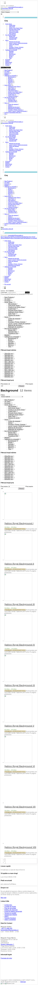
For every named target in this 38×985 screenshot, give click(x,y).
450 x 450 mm (9, 362)
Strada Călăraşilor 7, (7, 944)
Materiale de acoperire (14, 108)
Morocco (11, 82)
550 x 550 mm (9, 370)
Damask (11, 79)
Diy (5, 114)
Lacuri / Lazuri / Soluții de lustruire (17, 111)
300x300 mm (8, 355)
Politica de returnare (11, 910)
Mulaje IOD (11, 99)
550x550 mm (8, 371)
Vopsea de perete (13, 96)
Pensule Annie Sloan (14, 93)
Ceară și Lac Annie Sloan (15, 92)
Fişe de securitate (10, 908)
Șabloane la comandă (11, 75)
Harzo (6, 103)
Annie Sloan (8, 85)
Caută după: (4, 292)
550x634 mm (8, 373)
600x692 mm (8, 376)
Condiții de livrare (10, 906)
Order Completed (10, 919)
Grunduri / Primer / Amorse (15, 109)
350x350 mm (8, 357)
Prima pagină (5, 294)
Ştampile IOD (12, 100)
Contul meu (8, 905)
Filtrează (21, 386)
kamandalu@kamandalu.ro (9, 930)
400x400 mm (8, 358)
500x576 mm (8, 368)
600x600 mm (8, 375)
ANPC (6, 916)
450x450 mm (8, 363)
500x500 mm (8, 367)
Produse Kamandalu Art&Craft (12, 112)
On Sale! (7, 71)
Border (10, 78)
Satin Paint (12, 88)
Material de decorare (14, 107)
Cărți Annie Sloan (13, 90)
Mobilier (7, 74)
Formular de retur (6, 958)
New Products (8, 70)
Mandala (11, 81)
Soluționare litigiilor (10, 914)
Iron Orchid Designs (10, 97)
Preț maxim (29, 384)
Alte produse (12, 89)
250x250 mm (8, 353)
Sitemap (23, 982)
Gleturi (10, 105)
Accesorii (7, 73)
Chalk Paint (12, 94)
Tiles (10, 83)
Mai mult (3, 897)
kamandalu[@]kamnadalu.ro (15, 7)
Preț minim (4, 384)
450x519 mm (8, 365)
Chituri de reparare (13, 104)
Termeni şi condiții (10, 913)
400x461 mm (8, 360)
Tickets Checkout (10, 918)
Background (12, 77)
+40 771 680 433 (6, 928)
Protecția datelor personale (13, 911)
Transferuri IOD (12, 101)
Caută (27, 292)
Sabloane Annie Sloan (14, 86)
